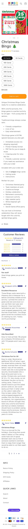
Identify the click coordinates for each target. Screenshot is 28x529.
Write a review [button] (14, 255)
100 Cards (7, 63)
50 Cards (19, 58)
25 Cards (7, 58)
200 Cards (8, 67)
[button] (2, 3)
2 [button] (11, 453)
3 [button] (14, 453)
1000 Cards (8, 85)
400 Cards (8, 76)
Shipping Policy (8, 472)
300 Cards (8, 72)
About (5, 498)
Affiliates (6, 481)
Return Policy (8, 468)
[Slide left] (10, 38)
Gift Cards (7, 477)
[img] (6, 265)
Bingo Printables (13, 524)
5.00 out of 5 (18, 238)
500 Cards (8, 81)
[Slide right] (18, 38)
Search (5, 494)
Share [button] (6, 224)
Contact (6, 502)
